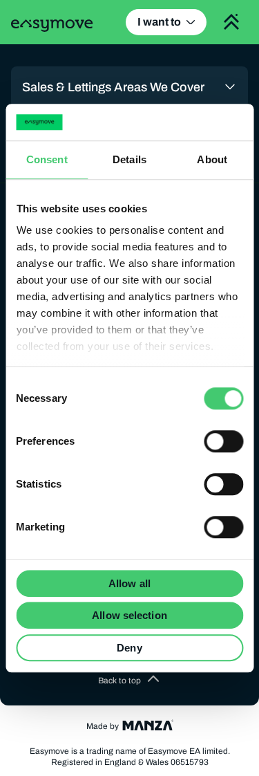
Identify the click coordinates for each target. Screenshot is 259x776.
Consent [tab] (47, 159)
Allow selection (129, 615)
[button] (130, 680)
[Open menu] (231, 22)
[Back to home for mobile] (52, 25)
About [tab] (212, 159)
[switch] (223, 441)
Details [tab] (129, 159)
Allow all (129, 583)
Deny (129, 648)
